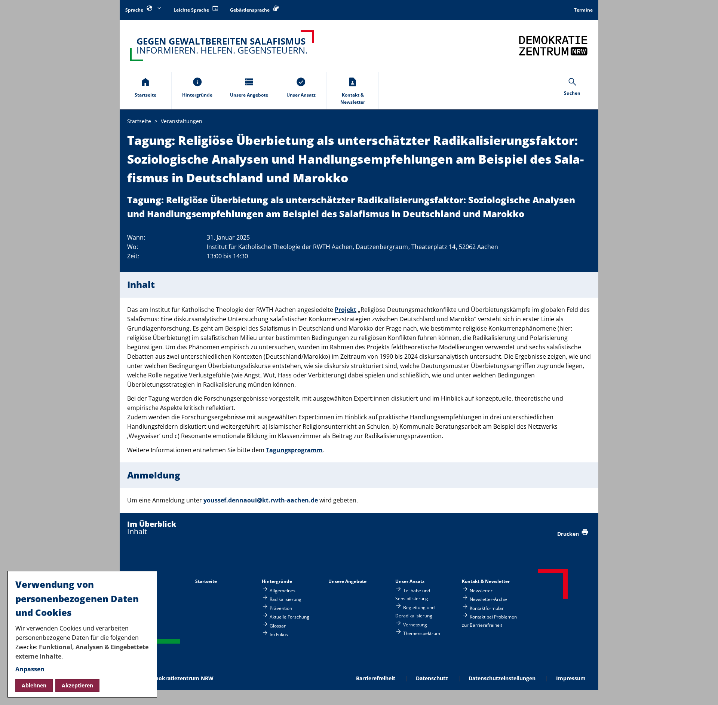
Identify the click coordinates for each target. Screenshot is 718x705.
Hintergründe (277, 581)
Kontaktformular (487, 608)
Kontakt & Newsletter (486, 581)
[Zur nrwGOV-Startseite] (553, 45)
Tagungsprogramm (294, 450)
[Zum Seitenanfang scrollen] (703, 691)
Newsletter (481, 590)
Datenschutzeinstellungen (502, 678)
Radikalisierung (285, 599)
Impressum (571, 678)
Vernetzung (415, 624)
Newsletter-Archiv (488, 599)
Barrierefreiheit (375, 678)
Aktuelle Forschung (289, 617)
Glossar (278, 625)
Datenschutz (432, 678)
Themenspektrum (421, 633)
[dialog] (82, 634)
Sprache (134, 10)
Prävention (281, 608)
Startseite (206, 581)
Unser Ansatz (409, 581)
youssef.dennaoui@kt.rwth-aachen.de (260, 500)
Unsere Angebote (347, 581)
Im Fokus (279, 634)
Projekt (345, 310)
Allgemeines (282, 590)
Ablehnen (34, 685)
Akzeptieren (77, 685)
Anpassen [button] (30, 669)
